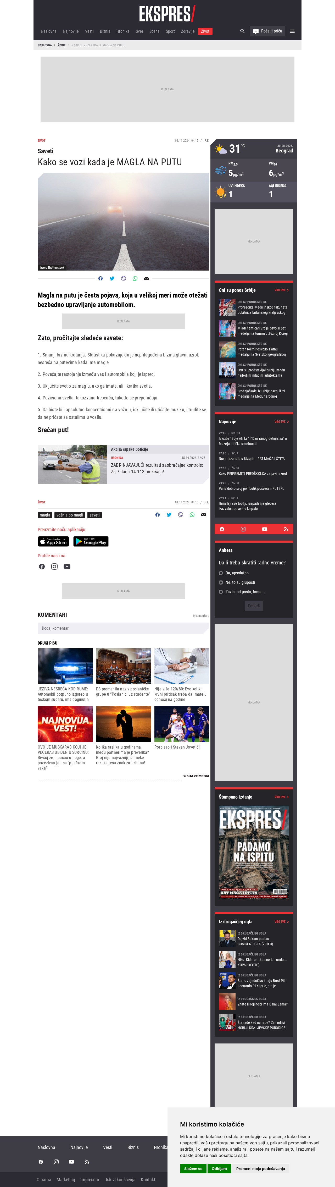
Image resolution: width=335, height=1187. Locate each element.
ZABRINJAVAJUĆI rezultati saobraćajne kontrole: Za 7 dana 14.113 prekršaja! (123, 464)
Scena (154, 31)
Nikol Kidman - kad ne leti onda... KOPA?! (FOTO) (254, 959)
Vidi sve (280, 290)
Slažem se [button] (193, 1168)
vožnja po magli (70, 515)
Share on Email (146, 278)
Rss (286, 529)
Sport (170, 31)
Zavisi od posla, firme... (245, 591)
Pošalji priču (271, 31)
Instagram (54, 566)
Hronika (123, 31)
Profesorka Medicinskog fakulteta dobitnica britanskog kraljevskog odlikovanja (254, 307)
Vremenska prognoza (254, 149)
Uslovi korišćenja (120, 1179)
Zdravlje (188, 31)
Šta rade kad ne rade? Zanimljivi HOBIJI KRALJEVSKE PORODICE (254, 1022)
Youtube (67, 566)
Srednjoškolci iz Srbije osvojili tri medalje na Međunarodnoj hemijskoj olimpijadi (254, 391)
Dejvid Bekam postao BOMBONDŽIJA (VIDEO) (254, 938)
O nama (44, 1179)
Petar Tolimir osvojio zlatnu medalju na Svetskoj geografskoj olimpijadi (254, 349)
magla (45, 515)
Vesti (89, 31)
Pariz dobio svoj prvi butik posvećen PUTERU (254, 485)
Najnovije (71, 31)
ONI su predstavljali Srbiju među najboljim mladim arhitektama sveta (254, 370)
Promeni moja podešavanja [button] (260, 1168)
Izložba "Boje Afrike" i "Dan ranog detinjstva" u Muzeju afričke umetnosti (254, 438)
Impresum (89, 1179)
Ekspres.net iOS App (53, 541)
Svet (139, 31)
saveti (95, 515)
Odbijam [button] (219, 1168)
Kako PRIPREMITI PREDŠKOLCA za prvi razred (254, 470)
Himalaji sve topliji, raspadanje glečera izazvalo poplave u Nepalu (254, 503)
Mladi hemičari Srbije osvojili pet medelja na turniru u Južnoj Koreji (254, 328)
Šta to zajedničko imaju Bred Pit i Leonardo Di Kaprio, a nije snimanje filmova (254, 980)
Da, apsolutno (237, 572)
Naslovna (49, 31)
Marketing (66, 1179)
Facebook (42, 566)
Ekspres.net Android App (91, 541)
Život (205, 31)
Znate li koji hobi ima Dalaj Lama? (254, 1001)
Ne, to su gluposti (240, 582)
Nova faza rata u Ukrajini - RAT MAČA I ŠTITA (254, 455)
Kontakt (148, 1179)
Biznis (105, 31)
